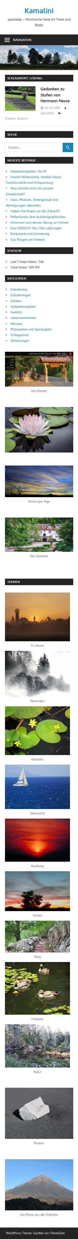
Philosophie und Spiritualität (31, 329)
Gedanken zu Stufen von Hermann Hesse (55, 94)
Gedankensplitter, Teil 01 (28, 171)
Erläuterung (18, 289)
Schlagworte (19, 335)
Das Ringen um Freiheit (27, 240)
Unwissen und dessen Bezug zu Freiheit (39, 222)
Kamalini (39, 10)
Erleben (10, 118)
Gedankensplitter (23, 306)
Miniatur (16, 324)
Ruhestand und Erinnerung (29, 234)
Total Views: (19, 267)
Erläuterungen (20, 295)
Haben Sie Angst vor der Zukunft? (35, 211)
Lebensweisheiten (23, 318)
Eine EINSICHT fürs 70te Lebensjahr (36, 228)
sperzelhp (47, 113)
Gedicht (22, 118)
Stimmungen (19, 341)
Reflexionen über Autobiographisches (37, 217)
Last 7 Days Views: (24, 262)
